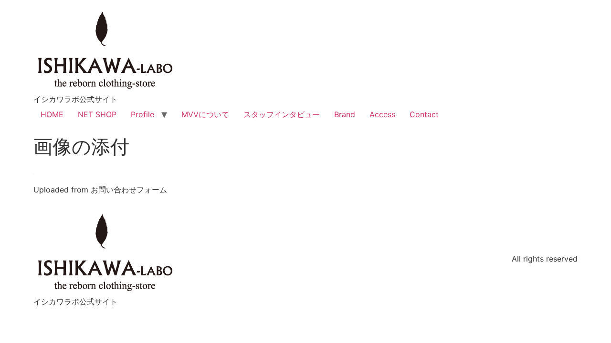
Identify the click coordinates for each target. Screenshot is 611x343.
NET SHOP (97, 114)
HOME (52, 114)
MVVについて (205, 114)
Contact (424, 114)
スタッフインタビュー (281, 114)
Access (382, 114)
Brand (344, 114)
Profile (142, 114)
